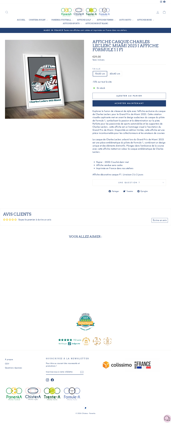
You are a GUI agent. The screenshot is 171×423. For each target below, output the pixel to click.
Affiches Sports (71, 23)
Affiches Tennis (105, 20)
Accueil (21, 20)
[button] (167, 419)
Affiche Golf (84, 20)
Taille (97, 69)
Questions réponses (13, 367)
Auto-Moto (125, 20)
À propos (9, 359)
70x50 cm (100, 73)
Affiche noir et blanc (97, 23)
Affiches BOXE (144, 20)
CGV (7, 363)
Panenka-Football (61, 20)
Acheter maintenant (129, 103)
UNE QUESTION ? (129, 182)
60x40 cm (115, 73)
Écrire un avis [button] (159, 220)
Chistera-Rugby (37, 20)
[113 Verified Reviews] (85, 331)
